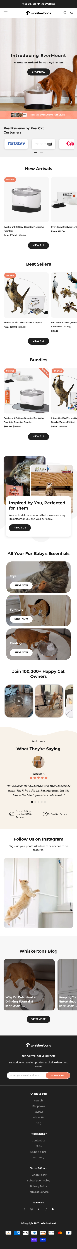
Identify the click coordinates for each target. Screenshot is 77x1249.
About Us (20, 528)
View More (38, 1019)
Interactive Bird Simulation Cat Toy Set (23, 322)
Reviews (38, 1112)
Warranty (38, 1157)
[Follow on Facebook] (24, 1209)
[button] (35, 152)
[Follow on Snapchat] (52, 1209)
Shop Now (38, 72)
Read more (12, 1006)
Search (38, 1101)
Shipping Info (38, 1152)
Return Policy (39, 1175)
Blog (38, 1123)
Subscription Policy (38, 1181)
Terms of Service (38, 1192)
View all (38, 245)
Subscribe (57, 1075)
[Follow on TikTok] (45, 1209)
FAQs (38, 1146)
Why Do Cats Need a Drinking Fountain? (20, 999)
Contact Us (38, 1141)
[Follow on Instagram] (31, 1209)
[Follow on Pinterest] (38, 1209)
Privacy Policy (38, 1186)
